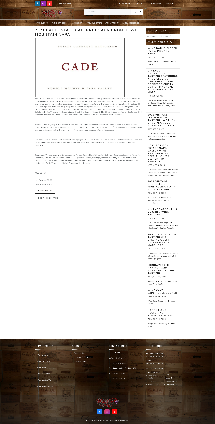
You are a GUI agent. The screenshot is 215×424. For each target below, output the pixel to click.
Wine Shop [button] (77, 23)
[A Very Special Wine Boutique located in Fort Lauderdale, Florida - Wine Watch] (52, 13)
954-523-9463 (64, 3)
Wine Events (42, 355)
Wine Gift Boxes (44, 361)
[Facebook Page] (37, 3)
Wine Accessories (45, 386)
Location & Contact (82, 357)
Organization (79, 353)
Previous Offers (94, 23)
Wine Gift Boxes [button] (60, 23)
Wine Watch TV (112, 23)
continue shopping (48, 198)
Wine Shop (41, 367)
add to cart (45, 191)
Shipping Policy (80, 361)
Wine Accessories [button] (131, 23)
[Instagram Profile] (43, 3)
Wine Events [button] (42, 23)
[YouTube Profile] (49, 3)
